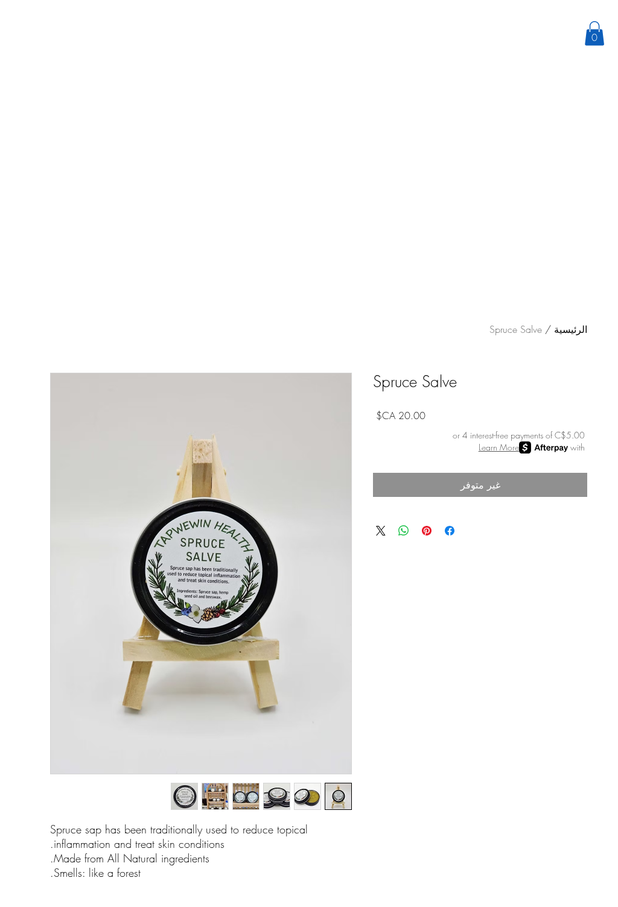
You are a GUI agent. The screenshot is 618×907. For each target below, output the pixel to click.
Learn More (499, 447)
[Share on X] (381, 530)
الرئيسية (570, 329)
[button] (594, 33)
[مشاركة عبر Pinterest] (426, 530)
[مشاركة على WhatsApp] (404, 530)
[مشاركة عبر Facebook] (449, 530)
